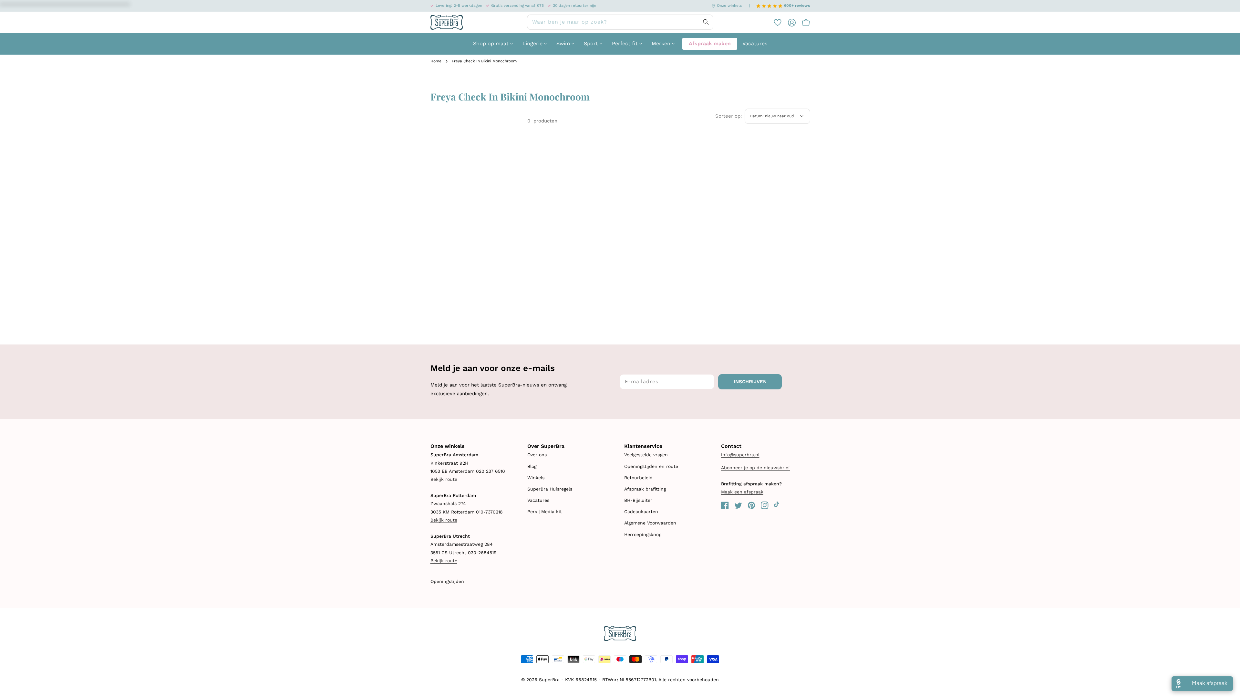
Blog (531, 466)
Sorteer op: (728, 116)
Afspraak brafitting (645, 489)
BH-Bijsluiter (638, 500)
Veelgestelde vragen (646, 454)
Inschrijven (750, 382)
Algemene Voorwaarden (650, 522)
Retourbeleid (638, 477)
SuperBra (549, 679)
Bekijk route (443, 479)
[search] (620, 22)
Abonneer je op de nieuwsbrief (755, 467)
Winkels (535, 477)
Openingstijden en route (651, 466)
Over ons (537, 454)
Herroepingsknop (643, 534)
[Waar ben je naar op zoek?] (706, 22)
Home (435, 61)
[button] (803, 22)
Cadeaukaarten (641, 511)
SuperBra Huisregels (549, 489)
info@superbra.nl (740, 454)
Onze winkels (729, 5)
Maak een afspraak (742, 491)
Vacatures (538, 500)
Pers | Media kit (544, 511)
